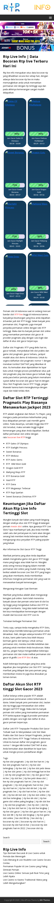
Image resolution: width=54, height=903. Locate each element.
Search (6, 837)
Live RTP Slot (24, 657)
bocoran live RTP (16, 437)
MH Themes (45, 900)
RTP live (19, 314)
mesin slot (16, 526)
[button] (49, 17)
